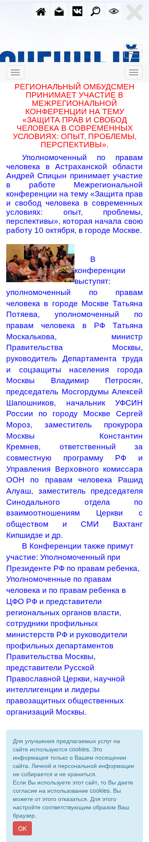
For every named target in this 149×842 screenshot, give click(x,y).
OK (22, 828)
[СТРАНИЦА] (77, 10)
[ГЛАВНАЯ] (41, 10)
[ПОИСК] (95, 10)
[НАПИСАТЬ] (59, 10)
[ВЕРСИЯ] (114, 10)
